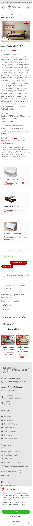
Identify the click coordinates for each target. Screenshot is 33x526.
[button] (3, 31)
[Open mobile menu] (28, 7)
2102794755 (16, 378)
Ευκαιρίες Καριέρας (11, 439)
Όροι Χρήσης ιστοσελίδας (13, 451)
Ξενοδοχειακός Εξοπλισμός (11, 471)
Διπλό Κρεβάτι (13, 301)
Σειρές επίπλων (9, 428)
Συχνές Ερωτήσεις (10, 431)
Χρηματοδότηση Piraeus (12, 462)
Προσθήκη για (14, 183)
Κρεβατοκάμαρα (17, 15)
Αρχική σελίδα (5, 15)
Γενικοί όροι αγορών (11, 455)
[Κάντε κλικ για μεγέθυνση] (5, 39)
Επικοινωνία (8, 435)
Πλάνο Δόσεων (9, 459)
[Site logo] (16, 7)
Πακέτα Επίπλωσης (10, 424)
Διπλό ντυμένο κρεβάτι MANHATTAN (23, 349)
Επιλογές (16, 522)
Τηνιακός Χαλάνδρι (9, 486)
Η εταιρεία (7, 417)
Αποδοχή (16, 512)
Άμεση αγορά (7, 266)
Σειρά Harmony (7, 143)
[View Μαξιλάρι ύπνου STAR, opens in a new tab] (23, 233)
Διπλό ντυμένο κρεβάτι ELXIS (8, 348)
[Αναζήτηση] (3, 7)
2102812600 (12, 382)
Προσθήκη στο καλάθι (18, 262)
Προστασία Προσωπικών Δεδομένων (16, 466)
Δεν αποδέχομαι (16, 517)
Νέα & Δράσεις (9, 420)
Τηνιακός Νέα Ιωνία (10, 482)
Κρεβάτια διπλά (6, 17)
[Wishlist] (12, 337)
